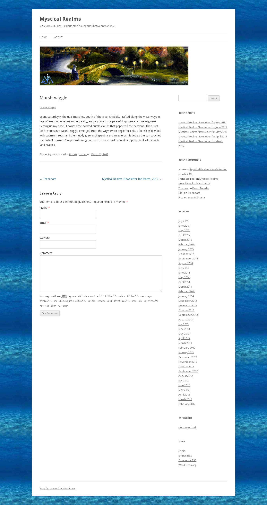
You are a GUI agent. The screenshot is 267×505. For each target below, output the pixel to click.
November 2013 (187, 305)
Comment (46, 253)
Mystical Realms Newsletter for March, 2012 (132, 179)
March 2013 (185, 343)
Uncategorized (78, 154)
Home (43, 37)
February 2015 (186, 244)
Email (44, 222)
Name (45, 207)
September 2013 (188, 315)
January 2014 (186, 296)
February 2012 (186, 404)
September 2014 (188, 258)
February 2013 (186, 347)
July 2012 (183, 380)
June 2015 (184, 225)
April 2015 (184, 235)
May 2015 (184, 230)
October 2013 (186, 310)
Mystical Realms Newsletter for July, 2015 (202, 122)
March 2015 (185, 239)
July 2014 (183, 268)
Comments (187, 460)
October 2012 (186, 366)
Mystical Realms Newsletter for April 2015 (202, 136)
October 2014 (186, 254)
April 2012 (184, 394)
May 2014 (184, 277)
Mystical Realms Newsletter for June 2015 (202, 127)
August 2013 (185, 319)
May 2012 (184, 390)
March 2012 (185, 399)
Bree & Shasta (196, 197)
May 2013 (184, 333)
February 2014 (186, 291)
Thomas (183, 188)
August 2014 (185, 263)
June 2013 (184, 329)
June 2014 (184, 272)
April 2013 (184, 338)
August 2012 (185, 376)
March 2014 (185, 286)
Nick (180, 193)
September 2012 (188, 371)
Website (45, 238)
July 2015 (183, 221)
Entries (185, 455)
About (58, 37)
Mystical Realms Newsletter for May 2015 (202, 132)
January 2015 (186, 249)
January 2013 (186, 352)
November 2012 (187, 361)
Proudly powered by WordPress (57, 488)
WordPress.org (187, 465)
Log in (181, 451)
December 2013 (187, 300)
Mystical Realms (60, 18)
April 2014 (184, 282)
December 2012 (187, 357)
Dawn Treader (200, 188)
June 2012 (184, 385)
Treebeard (48, 179)
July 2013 (183, 324)
